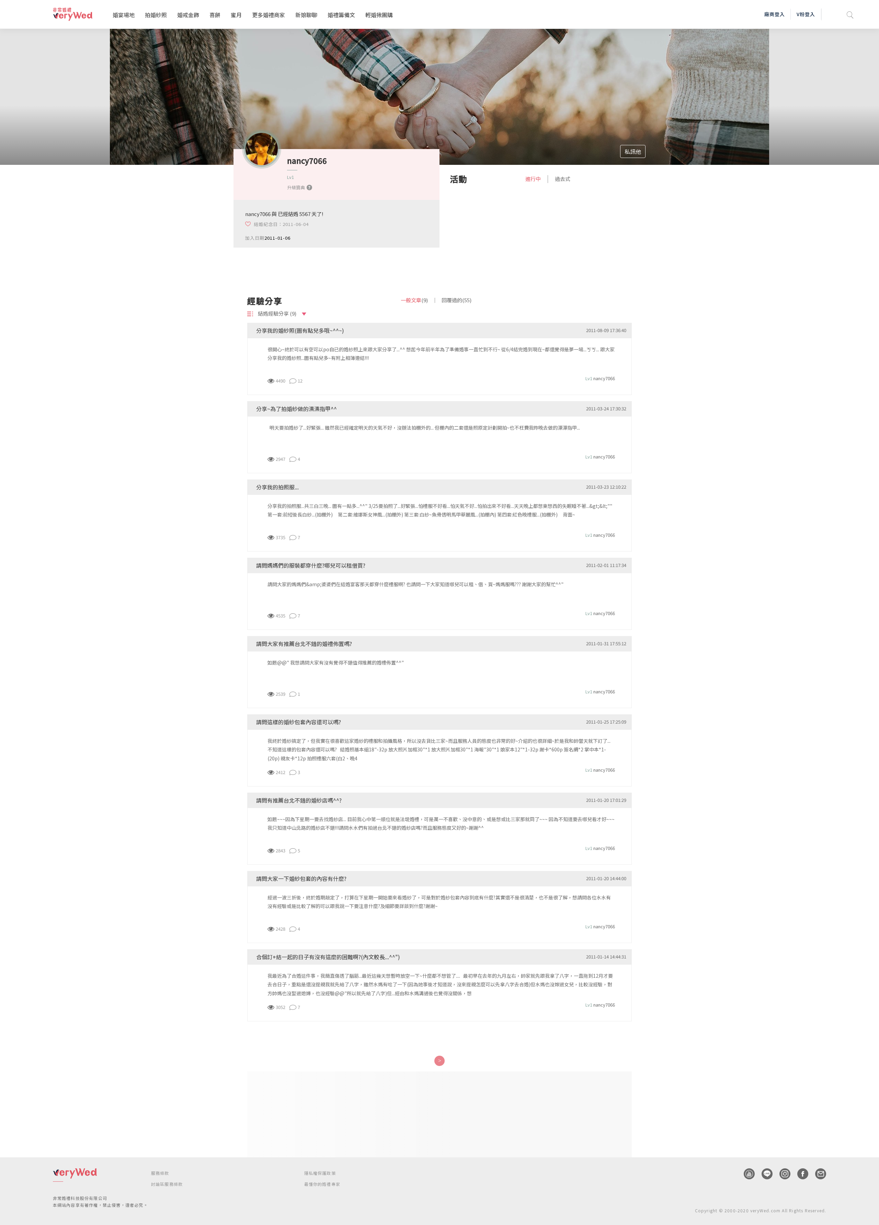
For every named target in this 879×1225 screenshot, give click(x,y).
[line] (764, 1173)
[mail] (817, 1173)
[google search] (850, 14)
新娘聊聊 (306, 15)
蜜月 (236, 15)
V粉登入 (806, 14)
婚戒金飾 (188, 15)
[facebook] (799, 1173)
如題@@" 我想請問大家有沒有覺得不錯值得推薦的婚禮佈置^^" (335, 662)
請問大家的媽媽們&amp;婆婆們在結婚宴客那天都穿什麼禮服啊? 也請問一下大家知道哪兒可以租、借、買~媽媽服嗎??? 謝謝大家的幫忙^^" (415, 584)
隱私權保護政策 (320, 1173)
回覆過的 (456, 300)
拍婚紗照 (156, 15)
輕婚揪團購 (379, 15)
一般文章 (414, 300)
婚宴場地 (124, 15)
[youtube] (746, 1173)
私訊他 (633, 151)
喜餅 (214, 15)
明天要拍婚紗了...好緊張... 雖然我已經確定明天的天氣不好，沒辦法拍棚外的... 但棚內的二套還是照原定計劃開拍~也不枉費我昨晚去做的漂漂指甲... (427, 427)
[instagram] (781, 1173)
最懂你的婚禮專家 (322, 1184)
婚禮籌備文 (341, 15)
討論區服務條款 (167, 1184)
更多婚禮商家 (268, 15)
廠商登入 (774, 14)
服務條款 (160, 1173)
